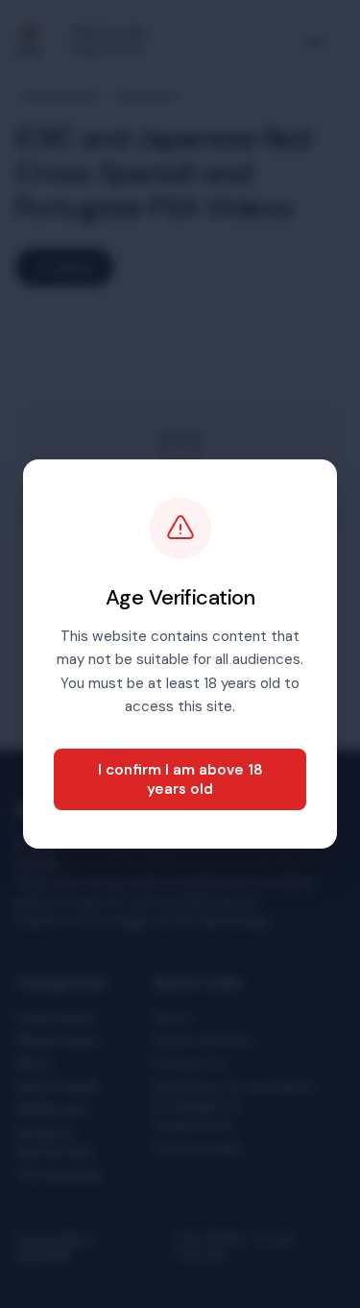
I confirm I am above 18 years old (180, 779)
